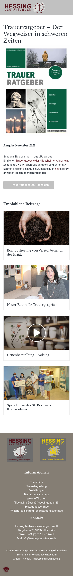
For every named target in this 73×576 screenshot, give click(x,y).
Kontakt (27, 558)
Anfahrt (17, 558)
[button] (6, 570)
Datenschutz (53, 558)
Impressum (39, 558)
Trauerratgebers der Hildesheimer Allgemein (42, 160)
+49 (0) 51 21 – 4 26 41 (41, 534)
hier (57, 168)
